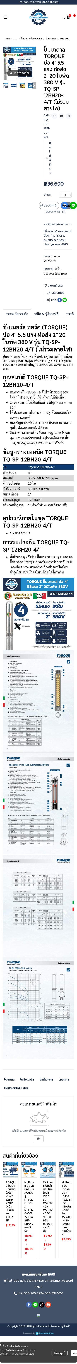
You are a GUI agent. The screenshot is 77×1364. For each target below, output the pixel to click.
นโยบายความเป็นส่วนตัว (17, 1353)
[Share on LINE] (64, 300)
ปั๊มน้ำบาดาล (46, 1080)
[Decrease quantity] (60, 194)
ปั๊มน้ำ (57, 269)
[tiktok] (42, 1305)
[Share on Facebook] (59, 300)
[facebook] (29, 1305)
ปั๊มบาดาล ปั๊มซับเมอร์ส (31, 38)
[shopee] (48, 1305)
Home (9, 38)
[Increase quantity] (70, 194)
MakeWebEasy (46, 1333)
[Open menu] (5, 17)
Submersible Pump (16, 1088)
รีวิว (38, 1138)
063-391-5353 (50, 2)
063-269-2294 (32, 2)
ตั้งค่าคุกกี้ (59, 1353)
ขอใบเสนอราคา (55, 211)
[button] (63, 17)
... (16, 38)
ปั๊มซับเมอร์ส (27, 1080)
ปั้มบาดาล (64, 1080)
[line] (35, 1305)
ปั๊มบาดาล (9, 1080)
